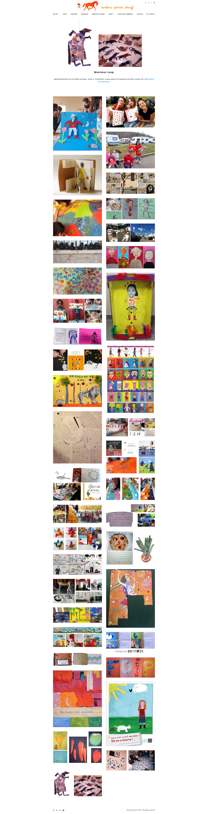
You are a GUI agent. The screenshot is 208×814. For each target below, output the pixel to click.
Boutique (140, 14)
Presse (65, 14)
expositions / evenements (125, 14)
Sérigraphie (84, 14)
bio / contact (151, 14)
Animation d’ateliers (98, 14)
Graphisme (74, 14)
